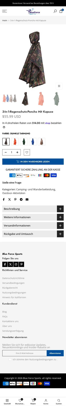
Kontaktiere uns (10, 321)
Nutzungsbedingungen (14, 292)
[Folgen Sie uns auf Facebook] (5, 264)
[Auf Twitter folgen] (10, 264)
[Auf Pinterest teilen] (15, 199)
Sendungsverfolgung (13, 330)
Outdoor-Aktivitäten (13, 193)
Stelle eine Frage (11, 182)
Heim (4, 20)
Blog (4, 311)
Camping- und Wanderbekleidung (35, 189)
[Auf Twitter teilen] (9, 199)
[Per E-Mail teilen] (27, 199)
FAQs (5, 316)
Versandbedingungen (13, 282)
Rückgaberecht (10, 287)
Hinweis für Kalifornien (14, 297)
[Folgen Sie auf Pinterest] (21, 264)
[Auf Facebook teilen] (3, 199)
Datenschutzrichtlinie (13, 278)
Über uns (7, 326)
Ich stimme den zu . (35, 359)
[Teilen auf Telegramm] (21, 199)
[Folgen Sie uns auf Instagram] (16, 264)
